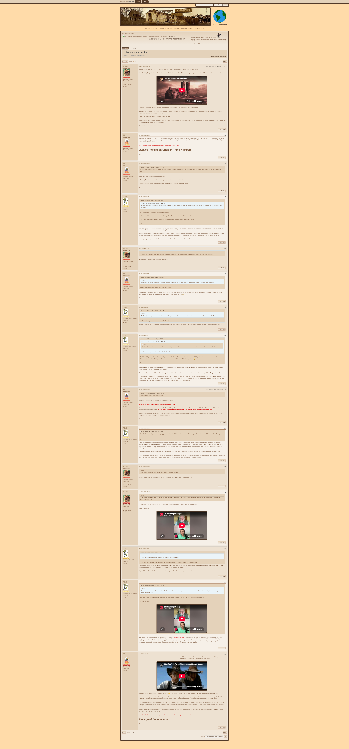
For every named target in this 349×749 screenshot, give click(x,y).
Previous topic (215, 56)
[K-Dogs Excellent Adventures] (124, 83)
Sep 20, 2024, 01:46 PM (144, 548)
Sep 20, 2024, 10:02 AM (144, 491)
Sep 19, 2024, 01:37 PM (144, 273)
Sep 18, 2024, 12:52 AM (144, 135)
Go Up (124, 732)
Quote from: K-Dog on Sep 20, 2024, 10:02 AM (152, 585)
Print (224, 61)
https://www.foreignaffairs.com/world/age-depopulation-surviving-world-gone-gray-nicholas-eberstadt (165, 715)
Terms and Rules (220, 747)
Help (215, 747)
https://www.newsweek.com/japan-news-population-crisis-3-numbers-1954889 (159, 145)
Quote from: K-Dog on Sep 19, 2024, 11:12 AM (152, 277)
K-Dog (125, 66)
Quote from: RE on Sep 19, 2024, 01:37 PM (152, 339)
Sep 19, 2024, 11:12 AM (144, 248)
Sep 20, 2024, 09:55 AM (144, 466)
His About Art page (179, 637)
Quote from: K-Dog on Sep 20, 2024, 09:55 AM (152, 552)
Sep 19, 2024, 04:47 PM (144, 335)
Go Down (124, 61)
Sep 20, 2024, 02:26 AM (144, 389)
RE (124, 135)
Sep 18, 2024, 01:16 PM (144, 196)
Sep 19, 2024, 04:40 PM (144, 307)
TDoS (125, 196)
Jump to (203, 736)
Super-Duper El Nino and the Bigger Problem (167, 39)
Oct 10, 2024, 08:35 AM (144, 653)
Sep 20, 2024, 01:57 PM (144, 582)
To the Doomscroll (219, 25)
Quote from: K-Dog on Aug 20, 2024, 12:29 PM (152, 167)
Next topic (223, 56)
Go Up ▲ (227, 747)
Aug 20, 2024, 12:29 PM (144, 66)
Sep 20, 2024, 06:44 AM (144, 428)
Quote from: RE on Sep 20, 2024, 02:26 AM (152, 431)
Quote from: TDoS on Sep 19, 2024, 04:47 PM (152, 393)
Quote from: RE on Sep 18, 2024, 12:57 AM (152, 200)
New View (222, 129)
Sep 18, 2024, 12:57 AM (144, 163)
